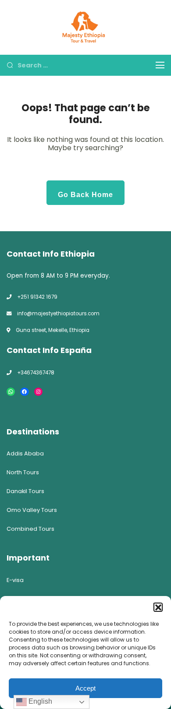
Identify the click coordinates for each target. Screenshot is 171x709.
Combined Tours (30, 529)
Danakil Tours (25, 491)
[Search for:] (80, 65)
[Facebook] (24, 392)
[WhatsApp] (11, 392)
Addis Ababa (25, 453)
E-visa (15, 580)
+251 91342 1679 (37, 296)
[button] (157, 607)
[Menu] (160, 65)
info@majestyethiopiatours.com (58, 313)
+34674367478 (35, 372)
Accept (85, 688)
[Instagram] (38, 392)
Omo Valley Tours (32, 510)
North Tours (23, 472)
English (39, 701)
